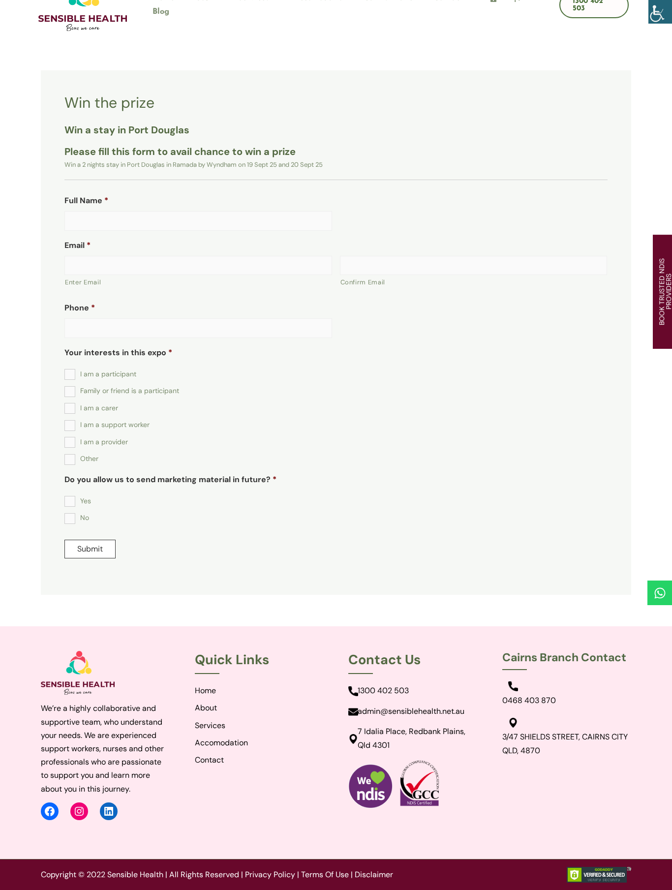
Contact (209, 760)
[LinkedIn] (109, 811)
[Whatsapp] (659, 593)
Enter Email (83, 282)
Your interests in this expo (118, 353)
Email (77, 245)
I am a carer (99, 407)
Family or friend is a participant (129, 390)
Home (205, 690)
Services (210, 725)
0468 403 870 (529, 700)
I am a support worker (115, 424)
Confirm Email (363, 282)
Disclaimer (374, 874)
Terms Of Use (325, 874)
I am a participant (108, 373)
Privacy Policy (270, 874)
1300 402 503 (383, 690)
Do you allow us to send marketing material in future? (170, 480)
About (206, 708)
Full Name (86, 201)
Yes (85, 500)
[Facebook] (50, 811)
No (84, 517)
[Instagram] (79, 811)
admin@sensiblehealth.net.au (411, 711)
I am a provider (104, 441)
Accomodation (221, 742)
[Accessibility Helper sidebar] (660, 12)
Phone (79, 308)
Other (89, 458)
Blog (161, 12)
